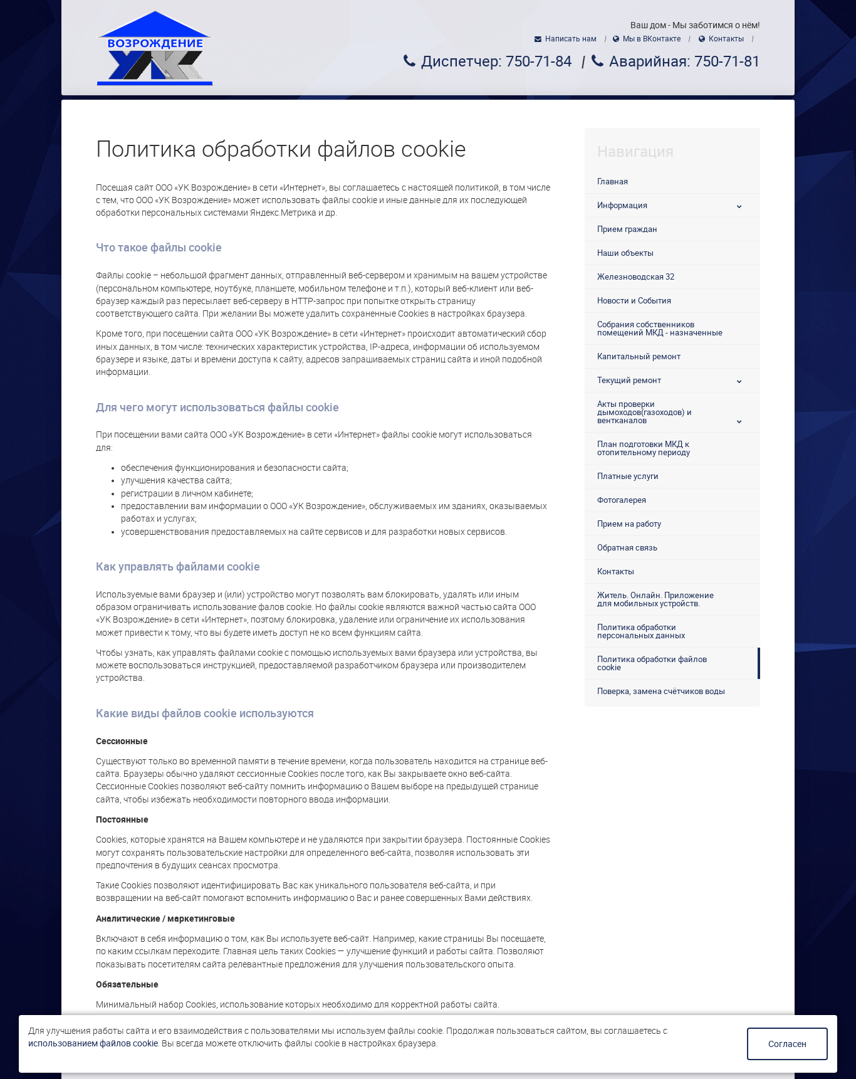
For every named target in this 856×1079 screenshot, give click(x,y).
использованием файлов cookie (93, 1043)
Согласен (787, 1044)
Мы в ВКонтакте (652, 38)
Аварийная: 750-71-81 (684, 61)
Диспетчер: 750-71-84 (496, 61)
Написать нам (571, 38)
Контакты (726, 38)
